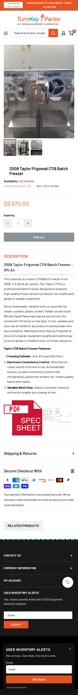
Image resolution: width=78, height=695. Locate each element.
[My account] (63, 33)
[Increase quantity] (28, 223)
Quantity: (9, 215)
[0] (71, 33)
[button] (67, 582)
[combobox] (29, 33)
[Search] (53, 33)
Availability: (11, 181)
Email (9, 662)
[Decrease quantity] (8, 223)
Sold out (39, 237)
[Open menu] (6, 33)
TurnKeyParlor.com (17, 186)
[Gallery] (39, 101)
